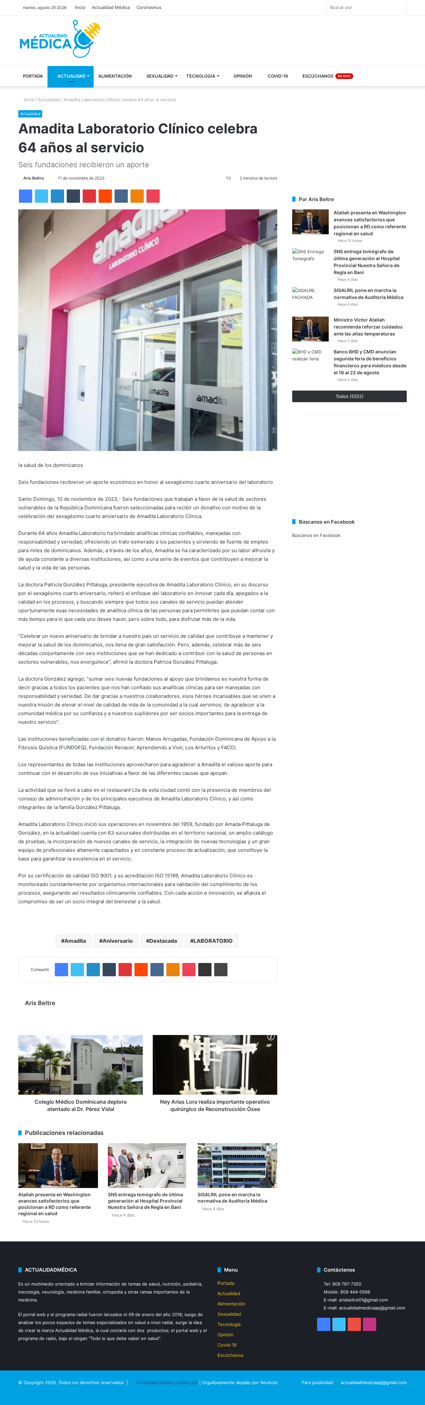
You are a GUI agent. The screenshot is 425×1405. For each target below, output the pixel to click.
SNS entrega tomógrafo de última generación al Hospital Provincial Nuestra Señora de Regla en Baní (145, 1201)
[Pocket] (153, 196)
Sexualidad (159, 76)
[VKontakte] (121, 196)
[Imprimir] (220, 969)
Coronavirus (148, 7)
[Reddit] (105, 196)
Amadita (75, 940)
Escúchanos (326, 76)
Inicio (80, 7)
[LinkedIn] (57, 196)
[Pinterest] (89, 196)
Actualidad (70, 76)
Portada (33, 76)
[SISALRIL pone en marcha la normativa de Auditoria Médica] (237, 1165)
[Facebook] (25, 196)
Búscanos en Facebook (316, 535)
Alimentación (115, 76)
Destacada (163, 940)
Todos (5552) (350, 396)
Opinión (242, 76)
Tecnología (200, 76)
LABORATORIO (213, 940)
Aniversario (118, 940)
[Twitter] (41, 196)
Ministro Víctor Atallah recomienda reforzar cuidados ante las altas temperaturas (368, 326)
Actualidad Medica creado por (167, 1382)
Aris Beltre (33, 178)
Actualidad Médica (111, 7)
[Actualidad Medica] (61, 41)
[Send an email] (47, 178)
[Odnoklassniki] (137, 196)
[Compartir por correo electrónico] (205, 969)
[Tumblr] (73, 196)
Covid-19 (277, 76)
